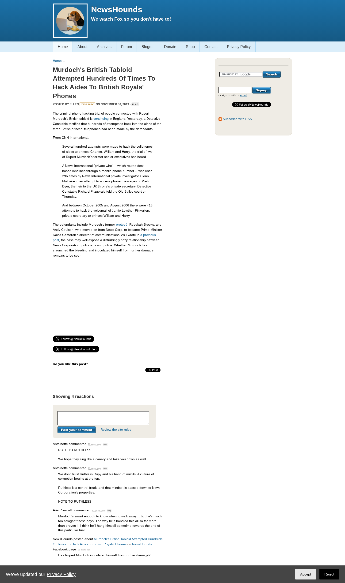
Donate (170, 47)
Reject (329, 574)
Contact (210, 47)
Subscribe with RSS (237, 119)
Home (63, 47)
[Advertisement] (108, 294)
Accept (305, 574)
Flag (135, 104)
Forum (126, 47)
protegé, (122, 224)
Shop (190, 47)
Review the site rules (115, 430)
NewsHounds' (142, 544)
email (243, 95)
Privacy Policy (239, 47)
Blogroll (148, 47)
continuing (101, 118)
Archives (104, 47)
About (82, 47)
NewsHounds (116, 9)
